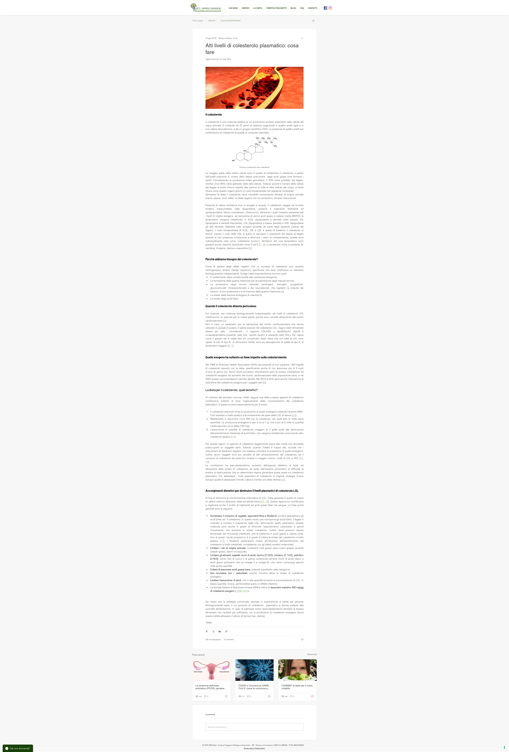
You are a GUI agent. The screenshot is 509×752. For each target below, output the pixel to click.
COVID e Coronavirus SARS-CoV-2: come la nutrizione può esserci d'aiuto (254, 687)
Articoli (211, 20)
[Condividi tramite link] (226, 631)
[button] (245, 8)
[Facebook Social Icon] (325, 8)
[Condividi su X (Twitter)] (213, 631)
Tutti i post (197, 20)
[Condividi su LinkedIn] (219, 631)
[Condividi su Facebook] (206, 631)
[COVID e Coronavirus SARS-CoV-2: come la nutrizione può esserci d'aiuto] (254, 670)
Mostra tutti (312, 654)
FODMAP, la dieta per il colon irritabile (297, 687)
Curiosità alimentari (231, 20)
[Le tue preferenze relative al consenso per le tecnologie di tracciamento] (504, 747)
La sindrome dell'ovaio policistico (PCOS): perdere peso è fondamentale (210, 687)
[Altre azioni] (302, 38)
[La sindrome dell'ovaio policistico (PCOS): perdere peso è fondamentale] (211, 670)
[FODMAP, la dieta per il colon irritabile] (297, 670)
